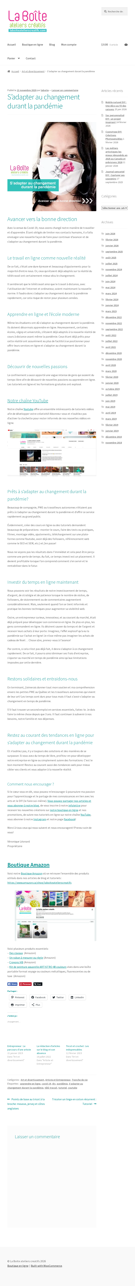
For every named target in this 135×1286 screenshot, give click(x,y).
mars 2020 (111, 371)
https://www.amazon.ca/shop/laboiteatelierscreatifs (39, 882)
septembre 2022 (114, 329)
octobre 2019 (112, 389)
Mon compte (68, 44)
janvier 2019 (111, 430)
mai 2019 (110, 406)
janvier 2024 (111, 305)
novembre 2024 (113, 269)
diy (54, 1083)
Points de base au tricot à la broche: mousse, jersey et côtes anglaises (26, 1103)
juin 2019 (110, 401)
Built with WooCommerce (46, 1265)
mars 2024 (111, 293)
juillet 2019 (111, 395)
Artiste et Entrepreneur (57, 1079)
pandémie (62, 1083)
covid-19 (46, 1083)
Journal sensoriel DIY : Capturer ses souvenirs (115, 175)
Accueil (11, 44)
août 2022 (110, 335)
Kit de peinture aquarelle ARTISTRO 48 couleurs (37, 967)
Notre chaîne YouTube (27, 400)
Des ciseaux (16, 953)
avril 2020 (110, 365)
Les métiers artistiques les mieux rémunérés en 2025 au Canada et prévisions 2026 (116, 155)
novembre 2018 (113, 442)
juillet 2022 (111, 341)
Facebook (69, 819)
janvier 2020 (111, 383)
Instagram (39, 819)
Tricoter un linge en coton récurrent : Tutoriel (74, 1101)
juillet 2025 (111, 263)
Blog (52, 44)
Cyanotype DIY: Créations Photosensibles (114, 135)
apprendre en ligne (30, 1083)
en (70, 810)
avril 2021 (110, 347)
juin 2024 (110, 281)
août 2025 (110, 257)
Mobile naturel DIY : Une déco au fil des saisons (116, 106)
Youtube (28, 409)
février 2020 (111, 377)
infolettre (74, 805)
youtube (72, 1087)
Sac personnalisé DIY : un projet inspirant (114, 119)
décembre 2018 (113, 436)
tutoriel (62, 1087)
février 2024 (111, 299)
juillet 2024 (111, 275)
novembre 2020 (113, 359)
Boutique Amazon (31, 873)
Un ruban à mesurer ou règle (26, 957)
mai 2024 (110, 287)
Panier (11, 58)
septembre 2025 (114, 251)
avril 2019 (110, 412)
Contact (31, 58)
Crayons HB (16, 962)
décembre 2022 (113, 317)
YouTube (86, 814)
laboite (45, 90)
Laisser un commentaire (65, 90)
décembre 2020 (113, 353)
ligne (75, 810)
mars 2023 (111, 311)
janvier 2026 (111, 245)
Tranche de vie (80, 1079)
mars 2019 (111, 418)
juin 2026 (110, 233)
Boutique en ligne (32, 44)
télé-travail (51, 1087)
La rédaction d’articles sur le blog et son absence (48, 1049)
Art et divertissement (33, 71)
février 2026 (111, 239)
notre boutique (59, 810)
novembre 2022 (113, 323)
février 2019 (111, 424)
